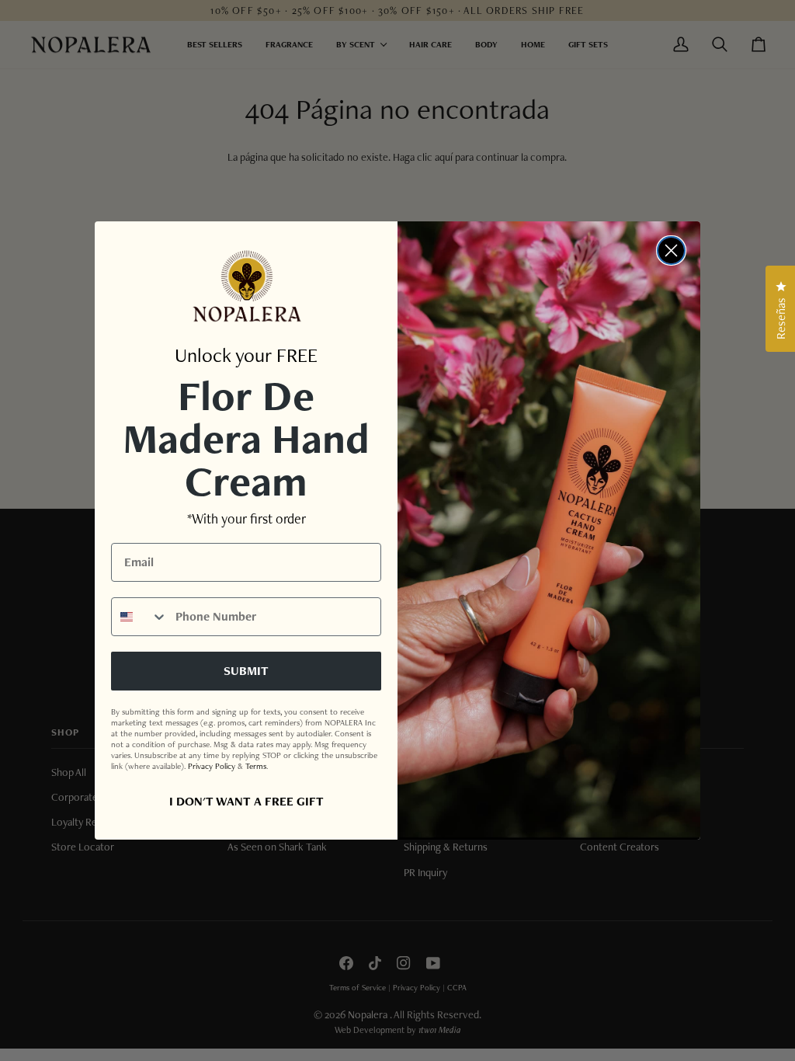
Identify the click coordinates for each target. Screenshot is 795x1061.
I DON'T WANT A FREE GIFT (246, 801)
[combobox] (140, 616)
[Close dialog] (671, 250)
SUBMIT (246, 671)
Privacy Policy (211, 765)
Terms (255, 765)
